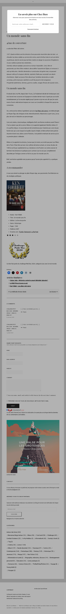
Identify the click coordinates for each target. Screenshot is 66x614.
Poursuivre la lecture (33, 29)
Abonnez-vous (48, 24)
